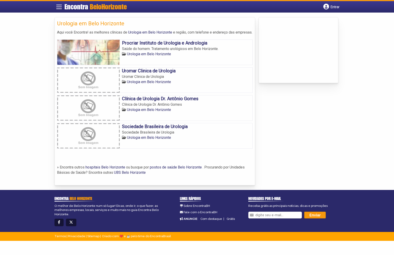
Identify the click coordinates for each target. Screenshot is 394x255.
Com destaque (211, 219)
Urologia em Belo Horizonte (150, 32)
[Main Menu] (59, 6)
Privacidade (76, 236)
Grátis (231, 219)
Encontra (96, 7)
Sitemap (93, 236)
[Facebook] (59, 222)
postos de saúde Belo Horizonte (176, 167)
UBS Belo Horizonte (130, 172)
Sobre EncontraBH (197, 206)
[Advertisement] (295, 50)
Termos (60, 236)
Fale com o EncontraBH (200, 212)
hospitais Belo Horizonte (105, 167)
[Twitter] (71, 222)
